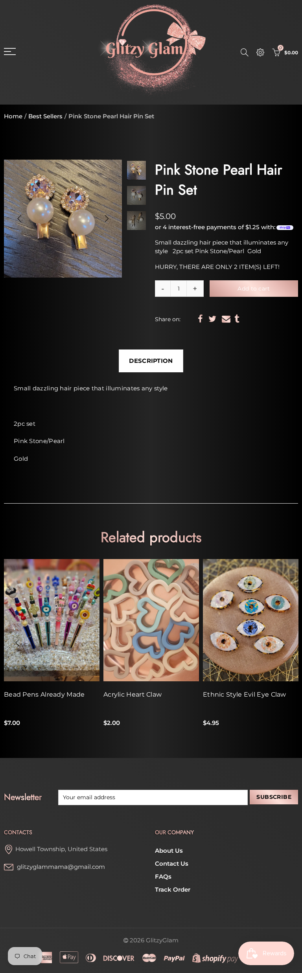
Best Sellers (45, 116)
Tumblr (236, 319)
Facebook (200, 319)
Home (13, 116)
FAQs (163, 876)
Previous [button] (19, 218)
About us (169, 850)
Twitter (212, 319)
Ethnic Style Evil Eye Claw (244, 694)
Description (151, 360)
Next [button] (106, 218)
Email (226, 319)
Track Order (172, 889)
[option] (63, 219)
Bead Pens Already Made (44, 694)
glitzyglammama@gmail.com (61, 866)
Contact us (171, 863)
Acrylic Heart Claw (132, 694)
